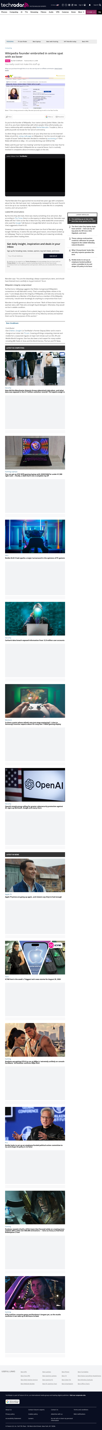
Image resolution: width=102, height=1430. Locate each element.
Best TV (64, 1376)
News (8, 61)
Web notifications (79, 1414)
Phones (4, 12)
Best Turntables (83, 1372)
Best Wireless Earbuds (85, 1380)
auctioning (52, 138)
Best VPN (85, 41)
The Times (19, 218)
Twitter (12, 331)
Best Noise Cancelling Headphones (89, 1376)
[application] (35, 175)
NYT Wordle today (70, 41)
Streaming (34, 12)
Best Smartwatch (67, 1384)
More (80, 12)
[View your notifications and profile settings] (90, 5)
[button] (97, 5)
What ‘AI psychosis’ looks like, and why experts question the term (83, 252)
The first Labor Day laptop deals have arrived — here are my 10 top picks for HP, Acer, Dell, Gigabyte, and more (84, 230)
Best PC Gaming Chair (49, 1384)
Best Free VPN (25, 1376)
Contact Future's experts (36, 1410)
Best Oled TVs (66, 1380)
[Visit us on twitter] (66, 5)
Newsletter (61, 117)
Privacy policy (10, 1414)
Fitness (43, 12)
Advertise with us (57, 1414)
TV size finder (22, 41)
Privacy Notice (11, 263)
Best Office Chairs (84, 1384)
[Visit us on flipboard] (72, 5)
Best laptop (37, 41)
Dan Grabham (18, 61)
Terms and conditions (81, 1410)
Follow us (50, 117)
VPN (57, 12)
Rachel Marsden (43, 127)
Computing (14, 12)
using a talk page (25, 136)
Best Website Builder (28, 1384)
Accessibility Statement (13, 1418)
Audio (51, 12)
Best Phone (65, 1372)
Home (73, 12)
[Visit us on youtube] (69, 5)
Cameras (65, 12)
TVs (26, 12)
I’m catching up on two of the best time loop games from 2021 (84, 220)
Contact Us (54, 1410)
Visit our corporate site (77, 1395)
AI (21, 12)
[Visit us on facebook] (63, 5)
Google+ (19, 331)
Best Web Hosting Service (29, 1380)
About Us (9, 1410)
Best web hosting (52, 41)
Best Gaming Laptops (49, 1376)
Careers (30, 1418)
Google (18, 223)
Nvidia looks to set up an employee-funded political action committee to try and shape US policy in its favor (82, 263)
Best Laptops (46, 1372)
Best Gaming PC (47, 1380)
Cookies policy (33, 1414)
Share (10, 117)
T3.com (26, 333)
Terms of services (31, 261)
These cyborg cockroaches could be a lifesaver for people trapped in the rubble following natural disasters (83, 242)
